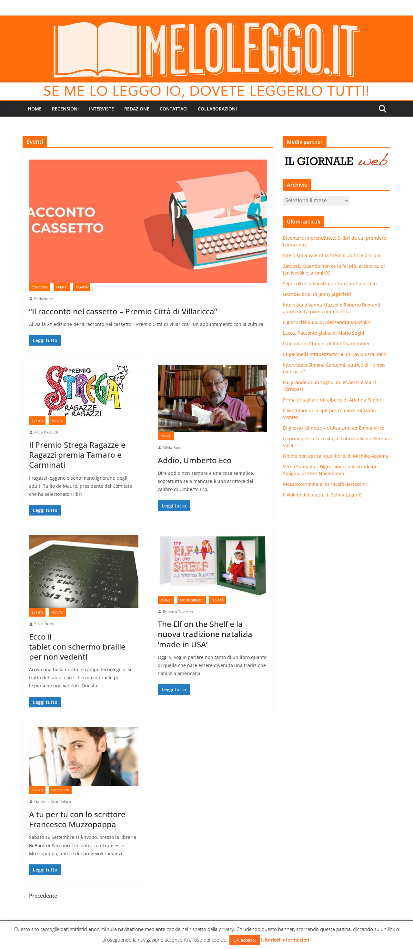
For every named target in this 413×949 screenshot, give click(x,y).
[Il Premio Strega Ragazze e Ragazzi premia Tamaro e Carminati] (83, 390)
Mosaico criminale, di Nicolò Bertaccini (325, 484)
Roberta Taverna (178, 611)
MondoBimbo (191, 600)
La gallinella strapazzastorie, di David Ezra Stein (335, 354)
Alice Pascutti (46, 432)
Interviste (101, 109)
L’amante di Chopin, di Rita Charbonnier (326, 343)
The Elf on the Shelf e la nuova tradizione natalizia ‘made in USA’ (205, 634)
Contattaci (173, 109)
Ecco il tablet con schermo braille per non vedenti (77, 646)
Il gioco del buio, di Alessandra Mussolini (327, 322)
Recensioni (65, 109)
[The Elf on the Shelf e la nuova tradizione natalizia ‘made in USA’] (212, 565)
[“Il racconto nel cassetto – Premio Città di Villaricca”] (148, 221)
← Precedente (40, 895)
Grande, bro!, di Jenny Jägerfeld (317, 294)
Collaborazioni (217, 109)
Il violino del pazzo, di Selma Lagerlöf (323, 495)
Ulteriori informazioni (286, 939)
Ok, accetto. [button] (244, 940)
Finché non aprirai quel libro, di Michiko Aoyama (335, 456)
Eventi (61, 287)
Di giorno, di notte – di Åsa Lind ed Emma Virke (333, 428)
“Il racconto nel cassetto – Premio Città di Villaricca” (123, 311)
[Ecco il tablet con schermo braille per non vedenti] (83, 571)
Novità (82, 287)
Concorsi (40, 287)
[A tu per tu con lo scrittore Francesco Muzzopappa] (83, 756)
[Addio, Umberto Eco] (212, 398)
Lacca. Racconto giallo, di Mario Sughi (323, 333)
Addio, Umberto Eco (195, 460)
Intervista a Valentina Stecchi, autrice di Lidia (331, 255)
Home (35, 109)
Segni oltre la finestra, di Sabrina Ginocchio (330, 283)
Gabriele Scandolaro (52, 801)
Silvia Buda (173, 447)
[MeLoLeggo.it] (206, 20)
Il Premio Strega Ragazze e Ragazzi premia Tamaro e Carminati (77, 454)
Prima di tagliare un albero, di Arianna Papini (332, 400)
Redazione (136, 109)
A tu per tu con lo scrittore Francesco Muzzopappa (77, 819)
